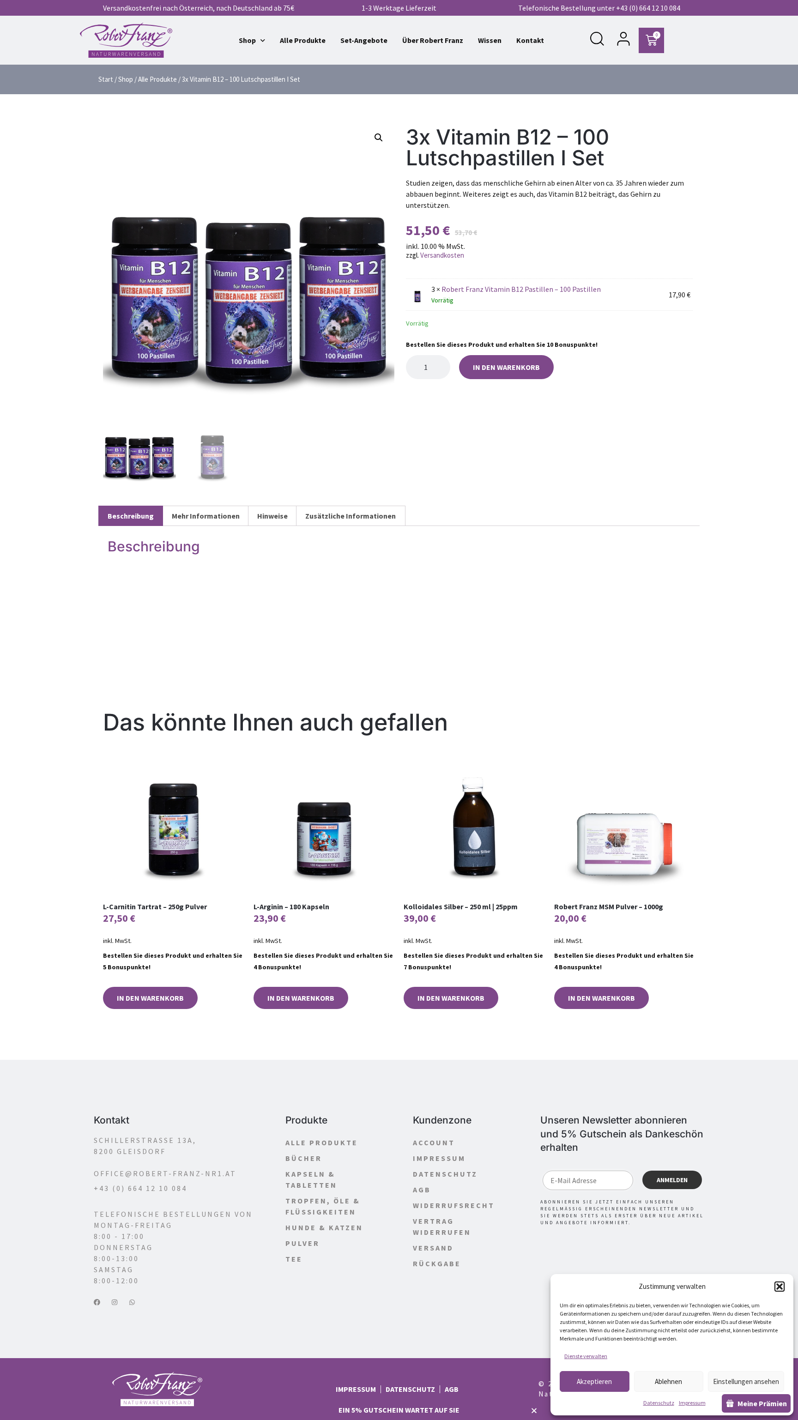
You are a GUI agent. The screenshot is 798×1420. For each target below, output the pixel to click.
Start (105, 79)
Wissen (490, 40)
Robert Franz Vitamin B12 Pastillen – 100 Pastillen (521, 289)
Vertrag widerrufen (442, 1226)
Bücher (303, 1158)
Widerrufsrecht (454, 1205)
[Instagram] (114, 1302)
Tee (293, 1258)
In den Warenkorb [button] (150, 998)
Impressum (692, 1402)
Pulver (302, 1243)
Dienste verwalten (585, 1356)
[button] (779, 1286)
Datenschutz (658, 1402)
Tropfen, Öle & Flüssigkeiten (322, 1206)
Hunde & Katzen (324, 1227)
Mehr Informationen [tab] (206, 515)
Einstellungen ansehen (746, 1381)
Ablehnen (668, 1381)
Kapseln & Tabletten (311, 1179)
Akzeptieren (594, 1381)
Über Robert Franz (432, 40)
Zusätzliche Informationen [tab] (350, 515)
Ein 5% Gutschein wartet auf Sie (399, 1409)
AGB (422, 1189)
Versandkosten (442, 255)
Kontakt (530, 40)
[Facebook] (97, 1302)
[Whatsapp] (132, 1302)
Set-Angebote (363, 40)
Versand (433, 1247)
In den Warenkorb (506, 367)
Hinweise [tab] (272, 515)
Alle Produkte (303, 40)
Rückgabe (437, 1263)
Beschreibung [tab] (131, 515)
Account (434, 1142)
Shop (247, 40)
